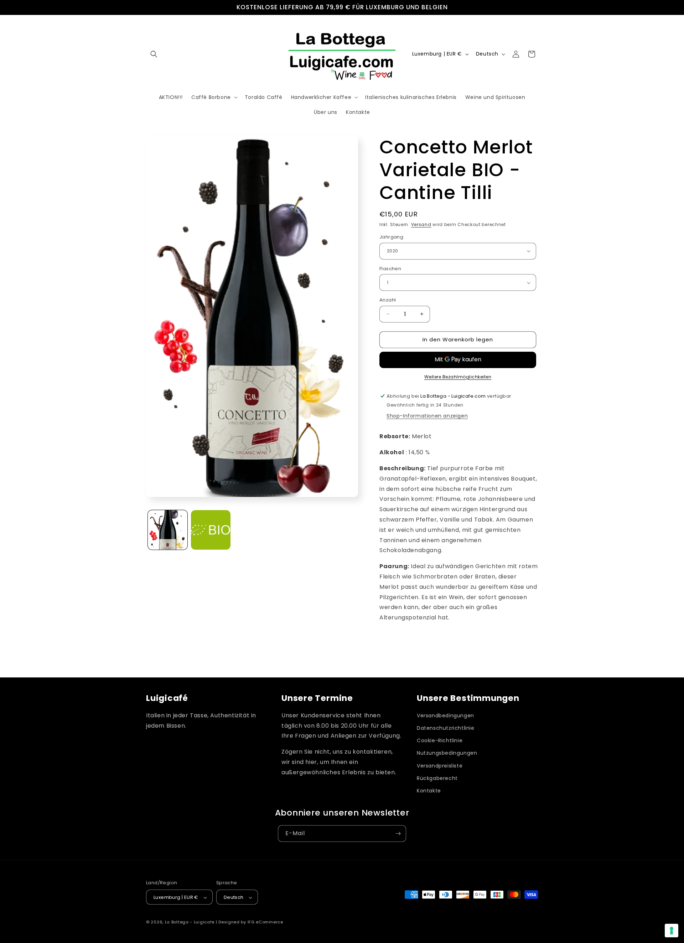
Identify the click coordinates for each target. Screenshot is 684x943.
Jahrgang (391, 237)
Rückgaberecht (437, 778)
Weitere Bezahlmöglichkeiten (458, 377)
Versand (421, 224)
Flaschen (390, 268)
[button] (154, 54)
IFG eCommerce (265, 922)
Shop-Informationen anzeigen (427, 415)
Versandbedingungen (445, 715)
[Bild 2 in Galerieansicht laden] (210, 530)
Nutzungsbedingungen (447, 753)
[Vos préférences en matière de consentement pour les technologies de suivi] (671, 930)
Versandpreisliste (439, 765)
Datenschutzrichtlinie (446, 728)
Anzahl (387, 300)
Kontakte (429, 790)
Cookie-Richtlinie (439, 740)
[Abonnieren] (398, 833)
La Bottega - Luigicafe (189, 922)
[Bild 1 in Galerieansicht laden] (167, 530)
